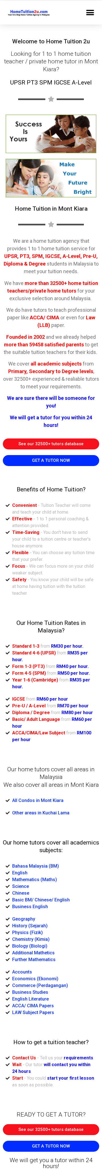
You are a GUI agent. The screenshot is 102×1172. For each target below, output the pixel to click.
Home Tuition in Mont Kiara (51, 208)
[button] (90, 12)
